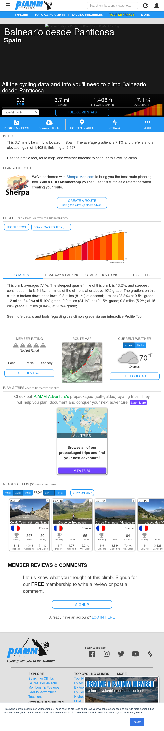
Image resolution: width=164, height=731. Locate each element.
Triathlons (35, 696)
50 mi (28, 492)
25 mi (18, 492)
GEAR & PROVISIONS (101, 274)
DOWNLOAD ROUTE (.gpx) (51, 227)
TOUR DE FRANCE (121, 15)
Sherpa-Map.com (80, 176)
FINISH (60, 492)
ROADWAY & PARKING (62, 274)
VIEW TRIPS (82, 471)
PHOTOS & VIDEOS (16, 128)
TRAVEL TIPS (141, 274)
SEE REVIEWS (29, 373)
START (49, 492)
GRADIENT (22, 274)
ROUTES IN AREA (82, 128)
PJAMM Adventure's (51, 396)
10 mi (8, 492)
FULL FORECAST (134, 376)
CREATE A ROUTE (82, 202)
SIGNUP (82, 604)
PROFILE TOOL (16, 227)
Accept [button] (137, 721)
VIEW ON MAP (82, 493)
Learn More (138, 403)
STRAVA (114, 128)
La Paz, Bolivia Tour (42, 683)
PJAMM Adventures (42, 692)
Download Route (49, 128)
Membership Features (43, 687)
